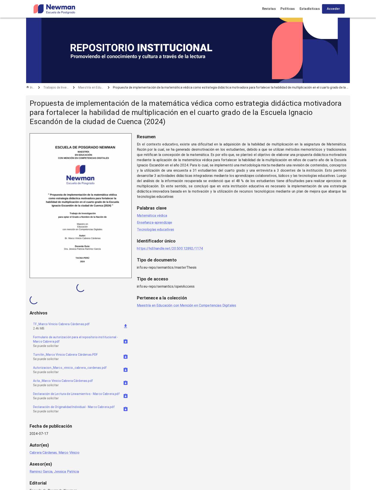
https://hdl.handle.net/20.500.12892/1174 (170, 248)
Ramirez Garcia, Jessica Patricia (54, 472)
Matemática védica (152, 215)
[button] (81, 341)
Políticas (287, 9)
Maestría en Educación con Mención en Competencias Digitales (91, 87)
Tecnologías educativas (155, 229)
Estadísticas (310, 9)
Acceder (333, 9)
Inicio (32, 87)
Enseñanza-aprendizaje (154, 222)
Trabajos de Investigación (56, 87)
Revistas (269, 9)
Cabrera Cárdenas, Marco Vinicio (54, 453)
